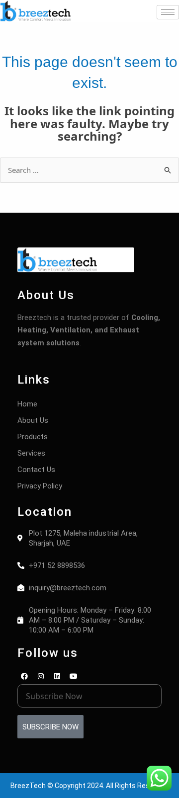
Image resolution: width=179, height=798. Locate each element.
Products (32, 436)
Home (27, 403)
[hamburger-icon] (168, 12)
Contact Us (36, 469)
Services (31, 453)
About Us (32, 420)
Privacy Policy (39, 485)
